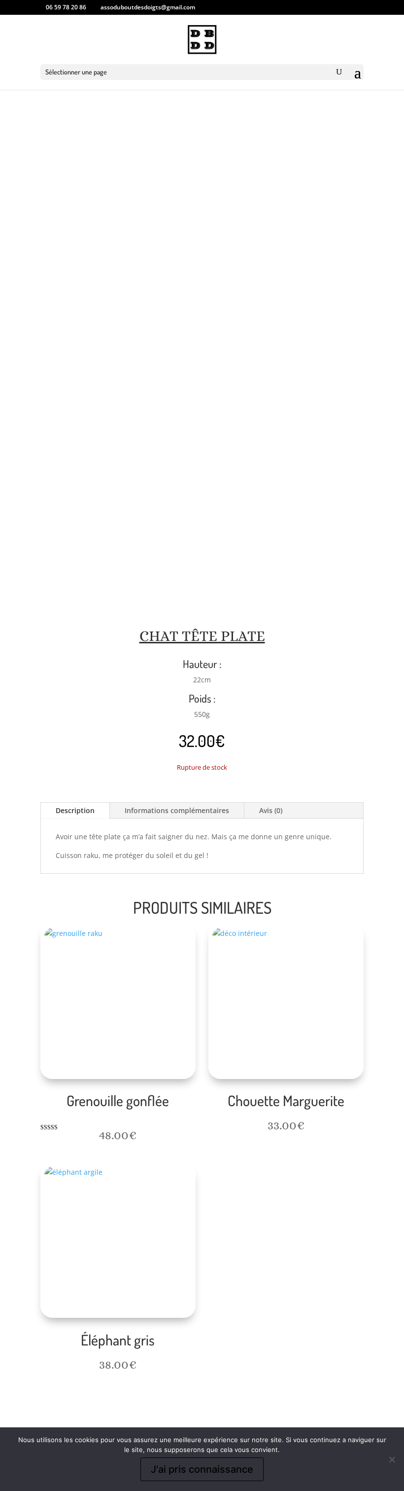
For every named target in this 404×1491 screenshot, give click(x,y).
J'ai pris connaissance (202, 1469)
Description (75, 810)
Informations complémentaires (177, 810)
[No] (392, 1459)
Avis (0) (270, 810)
